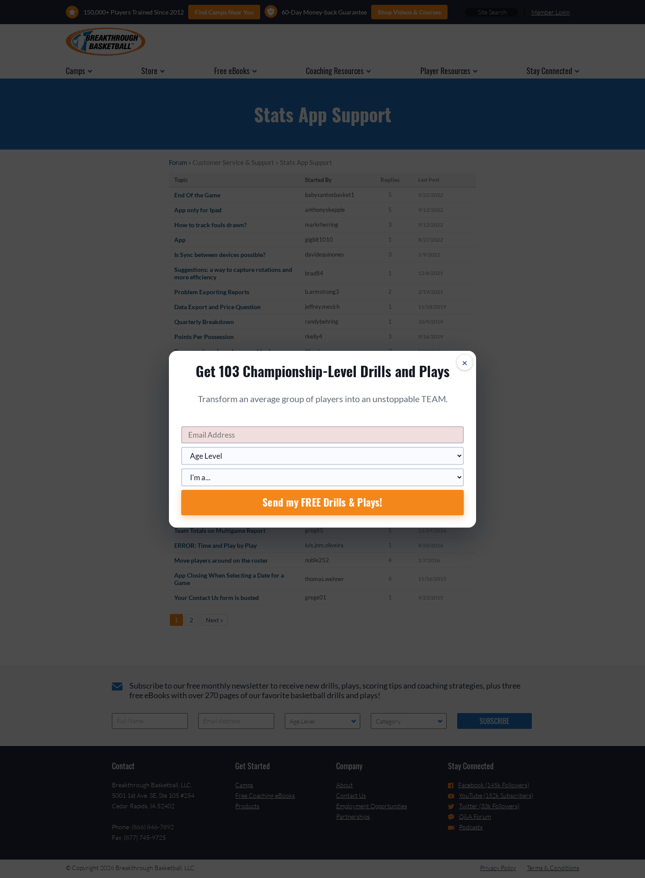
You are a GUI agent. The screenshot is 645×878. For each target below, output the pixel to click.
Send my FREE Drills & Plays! (322, 502)
